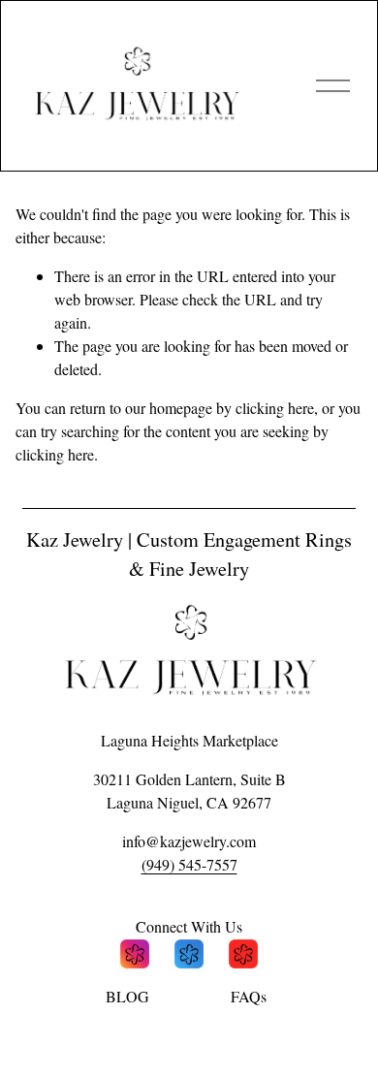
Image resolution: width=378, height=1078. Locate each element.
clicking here (275, 407)
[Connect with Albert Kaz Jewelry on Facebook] (189, 957)
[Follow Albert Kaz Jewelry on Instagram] (134, 957)
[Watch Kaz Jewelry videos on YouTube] (243, 957)
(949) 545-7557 (189, 864)
